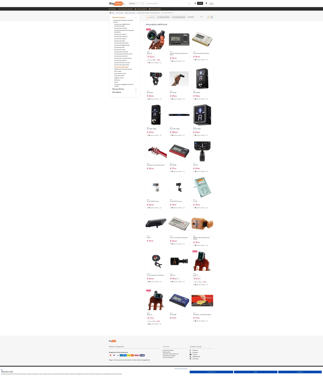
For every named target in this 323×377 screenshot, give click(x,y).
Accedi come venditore (126, 9)
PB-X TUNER (196, 92)
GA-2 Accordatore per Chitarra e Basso (179, 54)
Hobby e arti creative (130, 12)
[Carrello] (206, 3)
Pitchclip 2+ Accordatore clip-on (156, 165)
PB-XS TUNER (197, 129)
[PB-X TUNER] (202, 79)
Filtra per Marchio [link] (118, 89)
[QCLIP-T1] (202, 261)
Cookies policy (166, 352)
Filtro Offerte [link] (116, 92)
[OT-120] (202, 187)
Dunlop (148, 273)
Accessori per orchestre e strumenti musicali (149, 12)
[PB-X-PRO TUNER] (179, 115)
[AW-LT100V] (156, 79)
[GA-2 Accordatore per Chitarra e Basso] (179, 39)
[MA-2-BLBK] (179, 300)
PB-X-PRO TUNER (175, 129)
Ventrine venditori (156, 9)
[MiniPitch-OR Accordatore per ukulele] (202, 223)
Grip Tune (172, 275)
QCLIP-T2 (149, 314)
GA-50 (149, 237)
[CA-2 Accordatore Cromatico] (202, 39)
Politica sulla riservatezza (181, 368)
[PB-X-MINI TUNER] (156, 115)
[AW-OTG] (202, 151)
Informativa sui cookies (169, 355)
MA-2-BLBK (173, 314)
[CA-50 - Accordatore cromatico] (179, 223)
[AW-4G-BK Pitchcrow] (179, 187)
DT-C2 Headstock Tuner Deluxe (155, 275)
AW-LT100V (150, 92)
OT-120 (195, 201)
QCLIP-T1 (195, 275)
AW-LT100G (173, 92)
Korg (171, 51)
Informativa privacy (168, 350)
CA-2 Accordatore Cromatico (201, 53)
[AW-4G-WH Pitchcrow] (156, 187)
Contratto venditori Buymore (171, 354)
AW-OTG (195, 165)
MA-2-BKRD (173, 165)
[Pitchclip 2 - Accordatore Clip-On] (202, 300)
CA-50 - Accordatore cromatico (179, 237)
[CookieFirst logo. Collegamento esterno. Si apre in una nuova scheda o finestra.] (2, 370)
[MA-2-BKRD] (179, 151)
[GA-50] (156, 223)
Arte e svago (120, 12)
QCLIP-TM (149, 53)
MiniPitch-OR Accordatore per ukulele (201, 238)
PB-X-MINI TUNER (151, 129)
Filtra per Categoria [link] (118, 17)
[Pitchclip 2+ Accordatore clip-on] (156, 151)
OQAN (148, 51)
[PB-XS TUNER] (202, 115)
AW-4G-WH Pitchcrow (153, 201)
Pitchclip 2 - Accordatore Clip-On (202, 314)
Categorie (113, 9)
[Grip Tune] (179, 261)
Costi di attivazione (168, 357)
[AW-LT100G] (179, 79)
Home (112, 12)
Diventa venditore (142, 9)
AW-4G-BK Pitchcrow (176, 201)
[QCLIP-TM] (156, 39)
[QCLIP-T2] (156, 300)
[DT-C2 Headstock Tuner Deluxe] (156, 261)
